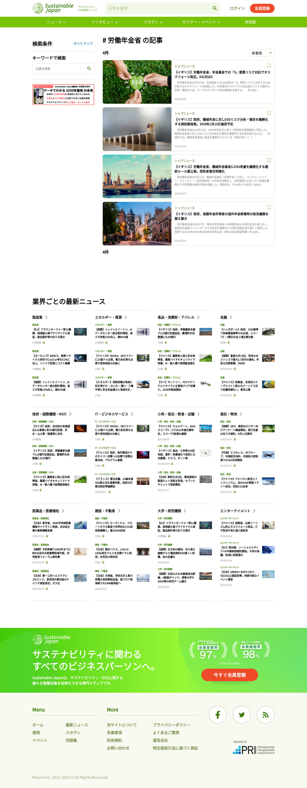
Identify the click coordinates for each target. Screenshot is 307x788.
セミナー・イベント (199, 21)
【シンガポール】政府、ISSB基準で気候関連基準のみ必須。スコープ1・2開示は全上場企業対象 (239, 333)
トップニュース (185, 66)
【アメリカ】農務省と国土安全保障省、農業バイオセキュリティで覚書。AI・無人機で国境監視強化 (176, 359)
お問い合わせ (118, 748)
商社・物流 (229, 413)
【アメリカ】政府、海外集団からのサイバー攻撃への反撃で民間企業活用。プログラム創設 (114, 456)
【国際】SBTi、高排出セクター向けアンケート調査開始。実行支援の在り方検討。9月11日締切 (239, 429)
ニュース (54, 21)
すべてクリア (83, 43)
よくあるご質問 (166, 732)
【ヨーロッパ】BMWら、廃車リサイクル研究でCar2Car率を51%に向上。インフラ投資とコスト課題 (51, 359)
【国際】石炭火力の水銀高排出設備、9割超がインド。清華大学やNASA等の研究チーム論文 (176, 577)
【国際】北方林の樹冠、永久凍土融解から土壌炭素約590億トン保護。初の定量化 (176, 552)
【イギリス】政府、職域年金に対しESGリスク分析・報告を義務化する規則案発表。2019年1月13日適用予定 (221, 121)
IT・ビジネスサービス (112, 413)
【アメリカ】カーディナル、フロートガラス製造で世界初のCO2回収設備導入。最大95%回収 (114, 526)
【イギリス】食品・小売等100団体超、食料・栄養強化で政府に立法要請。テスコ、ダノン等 (176, 454)
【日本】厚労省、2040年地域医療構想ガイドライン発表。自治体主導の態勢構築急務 (51, 526)
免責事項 (114, 732)
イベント (39, 740)
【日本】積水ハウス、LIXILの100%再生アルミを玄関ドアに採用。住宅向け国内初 (113, 552)
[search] (215, 8)
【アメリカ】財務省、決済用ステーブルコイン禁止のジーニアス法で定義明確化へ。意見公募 (239, 385)
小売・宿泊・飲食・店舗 (176, 413)
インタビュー (102, 21)
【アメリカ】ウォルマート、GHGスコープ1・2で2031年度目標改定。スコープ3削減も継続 (176, 429)
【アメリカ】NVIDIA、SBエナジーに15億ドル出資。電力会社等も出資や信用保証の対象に (114, 359)
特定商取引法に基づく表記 (175, 748)
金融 (224, 317)
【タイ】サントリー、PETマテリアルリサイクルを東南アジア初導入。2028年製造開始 (176, 385)
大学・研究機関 (170, 510)
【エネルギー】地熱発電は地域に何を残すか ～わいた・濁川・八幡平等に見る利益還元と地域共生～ (114, 385)
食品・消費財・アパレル (176, 317)
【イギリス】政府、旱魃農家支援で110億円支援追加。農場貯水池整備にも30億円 (176, 333)
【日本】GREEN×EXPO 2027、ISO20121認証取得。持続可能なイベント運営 (239, 575)
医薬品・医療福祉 (46, 510)
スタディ (151, 21)
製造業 (37, 317)
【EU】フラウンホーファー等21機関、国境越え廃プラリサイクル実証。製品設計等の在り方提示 (51, 333)
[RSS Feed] (266, 715)
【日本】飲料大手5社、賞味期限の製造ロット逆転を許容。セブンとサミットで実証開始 (177, 480)
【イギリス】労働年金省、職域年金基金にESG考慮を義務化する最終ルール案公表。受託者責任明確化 (221, 168)
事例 (36, 732)
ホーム (37, 724)
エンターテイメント (235, 510)
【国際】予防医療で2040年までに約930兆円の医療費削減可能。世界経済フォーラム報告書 (51, 552)
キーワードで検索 (49, 58)
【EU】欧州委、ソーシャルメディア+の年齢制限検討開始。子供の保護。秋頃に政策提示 (239, 551)
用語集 (250, 21)
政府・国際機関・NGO (49, 413)
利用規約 (114, 740)
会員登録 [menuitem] (262, 8)
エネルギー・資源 (109, 317)
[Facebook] (218, 715)
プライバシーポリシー (171, 724)
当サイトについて (122, 724)
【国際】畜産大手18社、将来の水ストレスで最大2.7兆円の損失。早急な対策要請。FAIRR (239, 359)
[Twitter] (242, 715)
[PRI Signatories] (254, 747)
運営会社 (160, 740)
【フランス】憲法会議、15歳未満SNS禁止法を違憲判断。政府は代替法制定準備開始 (114, 482)
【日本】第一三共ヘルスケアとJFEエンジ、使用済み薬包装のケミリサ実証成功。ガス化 (50, 579)
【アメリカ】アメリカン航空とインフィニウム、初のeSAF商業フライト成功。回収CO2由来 (239, 482)
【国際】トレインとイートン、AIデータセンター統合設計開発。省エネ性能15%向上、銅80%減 (51, 385)
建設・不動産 (105, 510)
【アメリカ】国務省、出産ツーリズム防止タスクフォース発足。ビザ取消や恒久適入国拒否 (239, 526)
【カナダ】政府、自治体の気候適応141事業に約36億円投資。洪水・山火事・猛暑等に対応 (51, 429)
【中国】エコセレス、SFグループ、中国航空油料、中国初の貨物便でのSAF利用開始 (239, 456)
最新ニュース (77, 724)
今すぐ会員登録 (230, 674)
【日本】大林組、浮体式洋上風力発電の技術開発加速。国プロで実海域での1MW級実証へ (114, 579)
